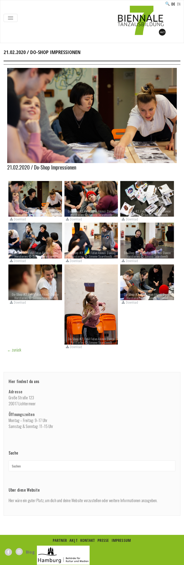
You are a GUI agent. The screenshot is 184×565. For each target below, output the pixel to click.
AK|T (73, 540)
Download (20, 219)
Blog (30, 552)
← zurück (14, 350)
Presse (103, 540)
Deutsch (173, 4)
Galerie (26, 57)
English (178, 4)
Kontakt (87, 540)
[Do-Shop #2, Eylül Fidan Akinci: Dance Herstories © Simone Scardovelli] (35, 198)
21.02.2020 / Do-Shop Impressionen (41, 167)
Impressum (121, 540)
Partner (60, 540)
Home (9, 57)
